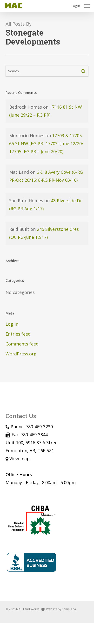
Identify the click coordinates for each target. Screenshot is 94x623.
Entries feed (18, 334)
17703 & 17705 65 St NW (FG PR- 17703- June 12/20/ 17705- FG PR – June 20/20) (46, 143)
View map (19, 458)
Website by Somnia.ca (61, 609)
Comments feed (22, 344)
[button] (87, 5)
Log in (76, 6)
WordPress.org (21, 354)
